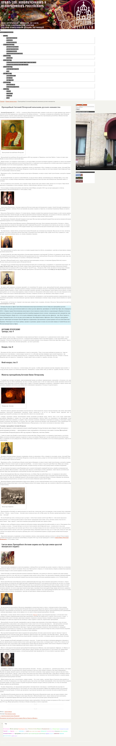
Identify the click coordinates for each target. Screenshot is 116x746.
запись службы (32, 731)
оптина (61, 731)
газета (27, 731)
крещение (39, 731)
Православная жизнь (11, 101)
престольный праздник (34, 733)
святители (56, 733)
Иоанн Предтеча (21, 728)
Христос (12, 731)
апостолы (21, 731)
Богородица (6, 728)
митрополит (44, 731)
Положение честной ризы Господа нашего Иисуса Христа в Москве (19, 718)
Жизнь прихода (14, 728)
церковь (13, 735)
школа (16, 735)
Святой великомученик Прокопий (9, 716)
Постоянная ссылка (10, 713)
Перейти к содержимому (6, 32)
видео (25, 731)
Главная (2, 101)
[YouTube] (79, 105)
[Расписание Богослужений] (84, 105)
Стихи (9, 731)
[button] (35, 426)
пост (13, 733)
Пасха (51, 728)
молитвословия (50, 731)
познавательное (7, 733)
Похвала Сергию (56, 728)
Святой (5, 731)
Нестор (35, 614)
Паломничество (45, 728)
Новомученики (32, 729)
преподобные (8, 711)
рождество (51, 733)
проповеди (42, 733)
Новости (39, 728)
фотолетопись (7, 735)
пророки (47, 733)
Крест (26, 728)
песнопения (65, 731)
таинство (62, 733)
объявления (57, 731)
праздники (18, 733)
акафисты (17, 731)
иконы (36, 731)
